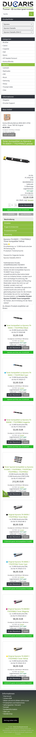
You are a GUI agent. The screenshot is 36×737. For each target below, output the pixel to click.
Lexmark (6, 68)
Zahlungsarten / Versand (12, 705)
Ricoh (5, 77)
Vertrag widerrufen (10, 720)
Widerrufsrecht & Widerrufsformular (16, 701)
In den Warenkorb (14, 348)
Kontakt (6, 707)
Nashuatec (6, 71)
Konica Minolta (8, 61)
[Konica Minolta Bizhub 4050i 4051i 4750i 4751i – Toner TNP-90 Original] (7, 117)
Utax (4, 90)
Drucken (27, 214)
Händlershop (7, 714)
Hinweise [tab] (7, 223)
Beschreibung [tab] (9, 219)
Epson (5, 55)
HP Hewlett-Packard (10, 58)
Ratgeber (6, 100)
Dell (4, 52)
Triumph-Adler (8, 87)
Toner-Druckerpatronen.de (20, 727)
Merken (11, 214)
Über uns (6, 712)
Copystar (6, 49)
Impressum (7, 696)
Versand (12, 132)
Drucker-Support (9, 103)
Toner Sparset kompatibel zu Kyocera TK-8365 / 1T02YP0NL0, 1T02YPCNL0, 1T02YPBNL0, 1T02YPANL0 (18, 469)
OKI (4, 74)
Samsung (6, 81)
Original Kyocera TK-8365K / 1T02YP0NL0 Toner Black (19, 515)
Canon (5, 46)
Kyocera (6, 65)
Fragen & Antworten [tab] (11, 227)
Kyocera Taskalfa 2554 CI (12, 258)
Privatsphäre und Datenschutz (14, 703)
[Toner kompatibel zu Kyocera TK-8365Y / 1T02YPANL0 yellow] (16, 160)
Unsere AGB (7, 698)
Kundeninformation (10, 709)
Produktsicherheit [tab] (10, 231)
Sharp (5, 84)
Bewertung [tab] (8, 234)
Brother (5, 42)
